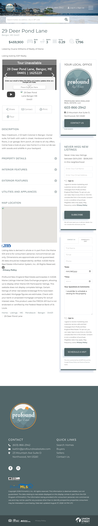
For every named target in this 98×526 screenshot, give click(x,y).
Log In (72, 8)
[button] (66, 20)
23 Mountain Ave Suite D (27, 455)
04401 (50, 313)
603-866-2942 (75, 107)
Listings (13, 313)
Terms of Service (85, 362)
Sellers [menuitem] (60, 453)
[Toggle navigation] (90, 7)
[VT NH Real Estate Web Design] (83, 521)
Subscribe (77, 215)
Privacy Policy (10, 270)
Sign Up (81, 8)
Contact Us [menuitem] (63, 456)
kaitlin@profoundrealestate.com (32, 449)
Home (5, 313)
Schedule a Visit (85, 240)
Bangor (41, 313)
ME (21, 313)
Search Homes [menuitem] (65, 445)
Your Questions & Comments (76, 287)
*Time (66, 277)
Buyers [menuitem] (61, 449)
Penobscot (30, 313)
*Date (66, 267)
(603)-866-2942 (56, 8)
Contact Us (77, 123)
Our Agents (68, 129)
